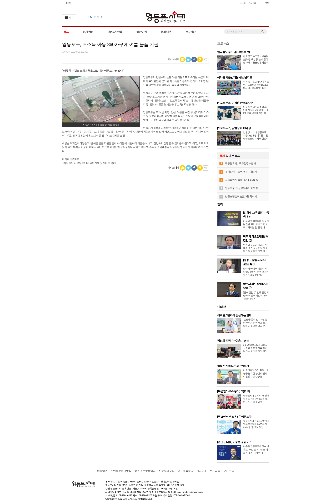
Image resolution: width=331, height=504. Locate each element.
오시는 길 (228, 471)
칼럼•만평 (141, 31)
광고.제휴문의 (185, 471)
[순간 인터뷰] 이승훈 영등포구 (234, 442)
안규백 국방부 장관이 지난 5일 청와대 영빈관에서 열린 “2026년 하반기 (255, 271)
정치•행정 (88, 31)
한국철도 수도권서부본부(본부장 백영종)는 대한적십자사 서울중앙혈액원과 (255, 59)
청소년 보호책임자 (145, 471)
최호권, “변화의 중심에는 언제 (234, 315)
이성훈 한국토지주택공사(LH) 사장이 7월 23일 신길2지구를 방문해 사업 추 (256, 110)
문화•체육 (166, 31)
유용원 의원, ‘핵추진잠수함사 (240, 163)
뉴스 (66, 31)
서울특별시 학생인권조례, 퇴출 (241, 179)
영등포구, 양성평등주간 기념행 (241, 188)
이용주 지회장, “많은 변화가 (233, 365)
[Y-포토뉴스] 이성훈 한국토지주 (235, 102)
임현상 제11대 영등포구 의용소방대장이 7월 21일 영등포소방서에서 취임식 (255, 135)
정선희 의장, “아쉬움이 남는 (233, 340)
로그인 (242, 2)
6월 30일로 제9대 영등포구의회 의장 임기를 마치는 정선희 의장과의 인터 (255, 347)
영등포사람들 (115, 31)
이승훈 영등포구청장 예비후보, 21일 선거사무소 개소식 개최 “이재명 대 (256, 449)
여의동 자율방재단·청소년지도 (234, 77)
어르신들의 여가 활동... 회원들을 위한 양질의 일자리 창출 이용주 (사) (256, 373)
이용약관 (102, 471)
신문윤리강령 (166, 471)
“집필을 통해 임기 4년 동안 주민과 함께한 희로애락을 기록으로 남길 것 (255, 322)
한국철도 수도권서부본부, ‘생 (233, 52)
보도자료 (215, 471)
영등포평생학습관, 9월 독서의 (241, 196)
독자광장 (190, 31)
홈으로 (68, 2)
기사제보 (265, 2)
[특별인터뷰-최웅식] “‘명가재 (233, 391)
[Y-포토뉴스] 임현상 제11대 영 (234, 128)
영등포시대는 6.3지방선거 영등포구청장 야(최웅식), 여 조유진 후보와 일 (256, 398)
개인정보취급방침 (121, 471)
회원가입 (252, 2)
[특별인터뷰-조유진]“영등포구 (234, 416)
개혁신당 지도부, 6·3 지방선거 (241, 171)
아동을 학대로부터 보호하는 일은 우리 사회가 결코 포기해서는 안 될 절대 (256, 224)
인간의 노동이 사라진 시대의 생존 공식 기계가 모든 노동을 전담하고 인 (255, 248)
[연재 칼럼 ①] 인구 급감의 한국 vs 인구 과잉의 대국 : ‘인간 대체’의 (256, 295)
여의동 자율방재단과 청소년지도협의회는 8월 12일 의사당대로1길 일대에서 (256, 84)
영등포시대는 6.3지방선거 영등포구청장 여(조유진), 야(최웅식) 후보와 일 (256, 423)
